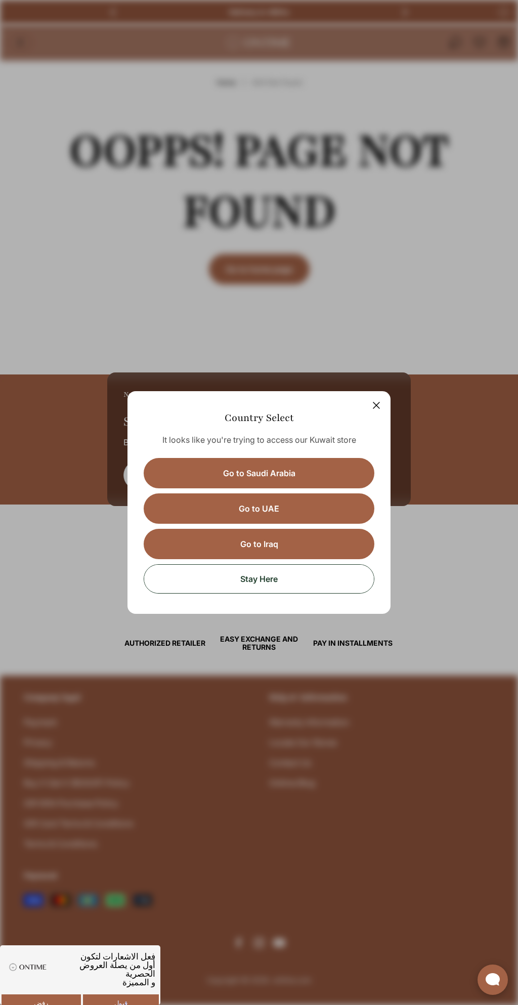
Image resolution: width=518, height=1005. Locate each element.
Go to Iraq (259, 544)
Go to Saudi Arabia (259, 473)
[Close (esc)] (376, 405)
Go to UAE (259, 509)
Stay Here (259, 579)
